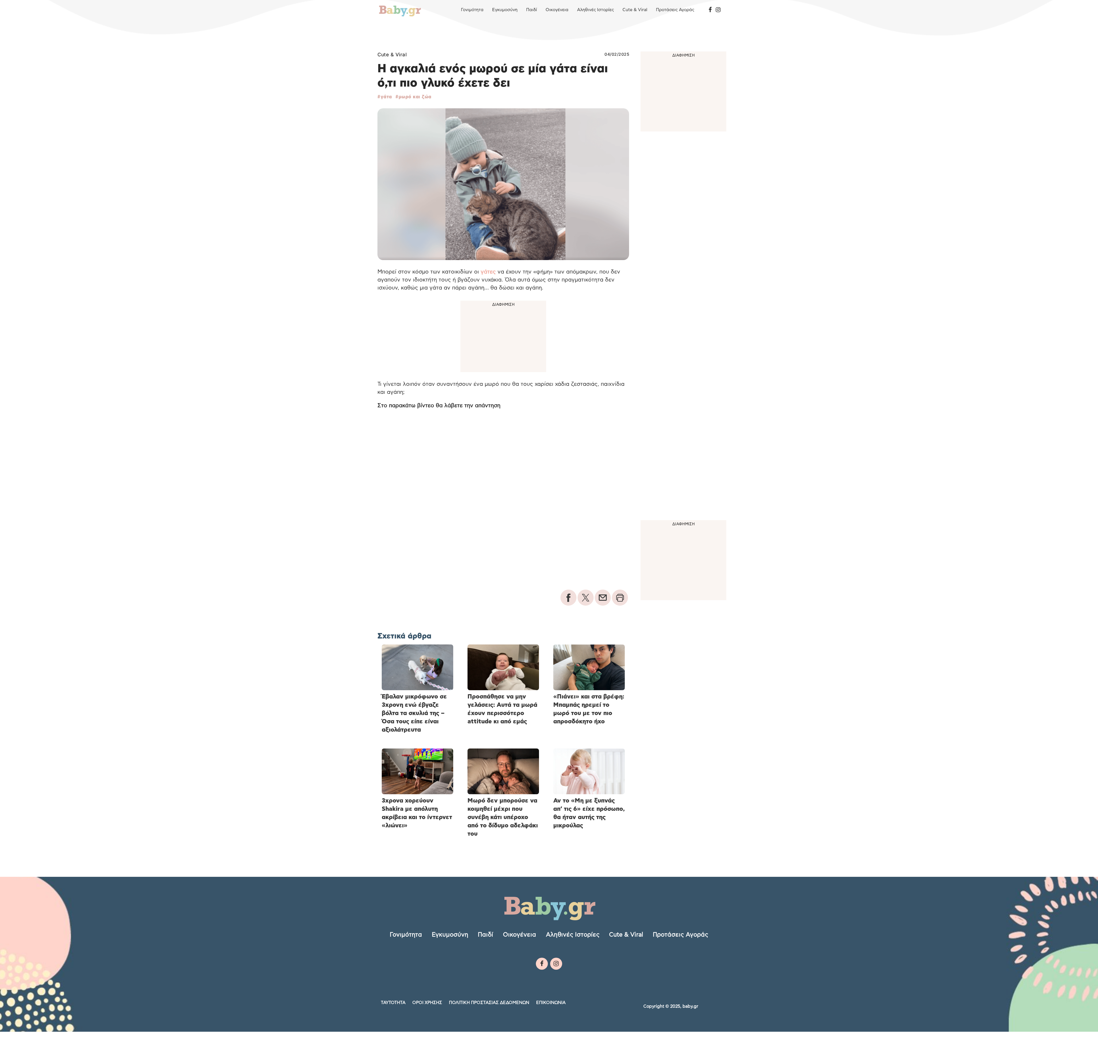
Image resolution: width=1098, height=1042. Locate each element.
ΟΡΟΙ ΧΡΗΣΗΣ (427, 1003)
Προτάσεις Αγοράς (675, 10)
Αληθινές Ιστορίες (595, 10)
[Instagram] (718, 10)
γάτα (386, 97)
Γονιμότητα (472, 10)
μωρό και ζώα (415, 97)
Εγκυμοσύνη (505, 10)
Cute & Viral (634, 10)
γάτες (488, 272)
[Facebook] (710, 10)
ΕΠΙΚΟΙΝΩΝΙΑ (551, 1003)
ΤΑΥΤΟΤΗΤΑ (393, 1003)
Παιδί (531, 10)
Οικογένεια (557, 10)
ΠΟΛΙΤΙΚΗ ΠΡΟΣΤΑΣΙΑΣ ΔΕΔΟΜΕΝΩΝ (489, 1003)
